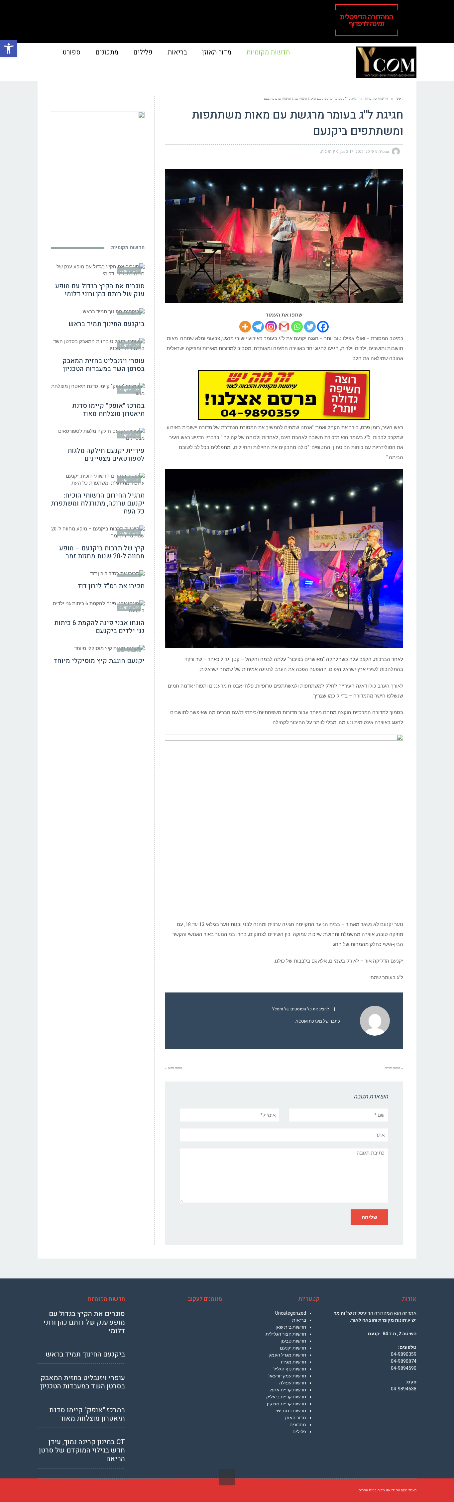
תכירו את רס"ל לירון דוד (111, 586)
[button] (8, 48)
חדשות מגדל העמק (287, 1355)
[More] (245, 326)
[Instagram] (271, 326)
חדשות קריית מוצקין (286, 1403)
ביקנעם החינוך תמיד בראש (106, 324)
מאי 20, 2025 (366, 151)
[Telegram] (258, 326)
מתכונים (297, 1424)
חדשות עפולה (292, 1382)
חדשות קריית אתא (288, 1389)
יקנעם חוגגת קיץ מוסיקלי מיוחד (99, 661)
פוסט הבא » (173, 1068)
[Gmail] (284, 326)
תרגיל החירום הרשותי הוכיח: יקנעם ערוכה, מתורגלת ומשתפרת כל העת (98, 503)
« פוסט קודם (394, 1068)
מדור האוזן (295, 1417)
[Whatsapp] (297, 326)
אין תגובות (329, 151)
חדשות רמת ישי (291, 1410)
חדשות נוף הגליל (290, 1368)
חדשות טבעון (293, 1341)
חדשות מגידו (293, 1361)
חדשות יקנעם (293, 1348)
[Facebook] (323, 326)
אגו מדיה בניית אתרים (374, 1490)
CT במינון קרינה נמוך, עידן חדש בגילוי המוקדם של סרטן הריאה (82, 1450)
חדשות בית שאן (291, 1327)
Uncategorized (290, 1313)
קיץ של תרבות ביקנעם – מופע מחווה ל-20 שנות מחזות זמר (102, 552)
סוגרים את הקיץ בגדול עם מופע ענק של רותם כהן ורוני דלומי (100, 290)
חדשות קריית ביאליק (286, 1396)
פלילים (299, 1431)
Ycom (384, 151)
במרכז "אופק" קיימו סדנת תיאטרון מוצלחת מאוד (108, 410)
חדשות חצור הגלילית (286, 1334)
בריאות (299, 1320)
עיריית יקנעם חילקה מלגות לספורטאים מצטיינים (106, 454)
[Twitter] (310, 326)
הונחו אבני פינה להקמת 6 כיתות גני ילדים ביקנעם (99, 627)
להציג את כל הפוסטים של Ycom (300, 1009)
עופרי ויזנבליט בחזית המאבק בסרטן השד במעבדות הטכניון (103, 365)
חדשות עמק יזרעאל (287, 1375)
